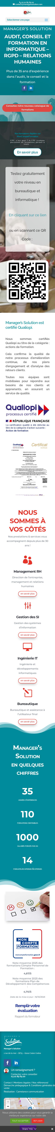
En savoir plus (27, 152)
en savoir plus (28, 593)
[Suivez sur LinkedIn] (30, 88)
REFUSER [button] (37, 1121)
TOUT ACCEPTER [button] (20, 1121)
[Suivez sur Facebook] (24, 88)
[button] (8, 1102)
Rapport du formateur (27, 1016)
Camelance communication (30, 1091)
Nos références (40, 1082)
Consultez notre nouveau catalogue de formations (27, 108)
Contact (8, 1082)
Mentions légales (22, 1082)
